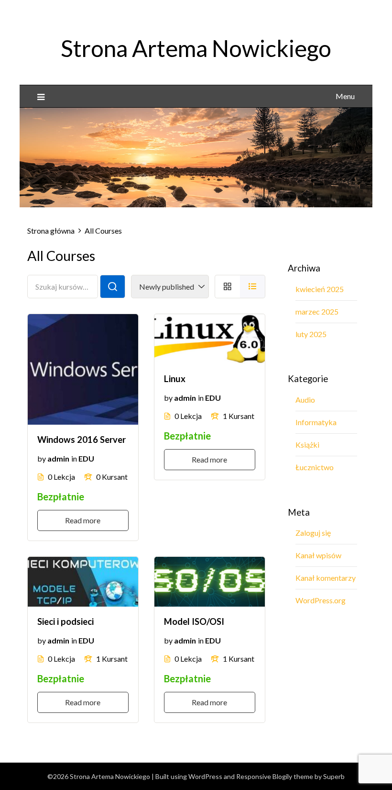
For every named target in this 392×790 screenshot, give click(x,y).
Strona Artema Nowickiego (196, 48)
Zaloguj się (313, 532)
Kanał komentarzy (325, 577)
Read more (82, 520)
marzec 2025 (316, 311)
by (41, 458)
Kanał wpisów (318, 555)
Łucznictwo (314, 467)
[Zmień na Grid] (227, 286)
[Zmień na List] (252, 286)
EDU (86, 458)
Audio (305, 399)
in (74, 458)
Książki (307, 444)
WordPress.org (320, 600)
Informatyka (316, 422)
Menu (345, 96)
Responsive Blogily (264, 776)
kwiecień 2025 (319, 288)
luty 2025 (311, 334)
